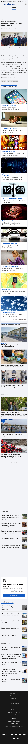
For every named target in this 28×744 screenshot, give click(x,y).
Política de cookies (14, 723)
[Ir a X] (8, 734)
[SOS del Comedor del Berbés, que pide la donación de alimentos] (14, 357)
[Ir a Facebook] (4, 734)
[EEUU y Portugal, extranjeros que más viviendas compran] (14, 334)
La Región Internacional (14, 712)
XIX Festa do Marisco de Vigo (10, 628)
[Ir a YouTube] (20, 734)
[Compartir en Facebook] (4, 52)
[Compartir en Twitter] (7, 52)
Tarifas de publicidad (14, 701)
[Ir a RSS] (18, 738)
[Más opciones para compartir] (10, 52)
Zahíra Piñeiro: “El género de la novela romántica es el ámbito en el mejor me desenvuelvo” (11, 656)
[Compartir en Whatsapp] (2, 52)
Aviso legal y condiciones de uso (14, 726)
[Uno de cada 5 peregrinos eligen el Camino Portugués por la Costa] (14, 377)
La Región (14, 709)
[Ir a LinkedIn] (16, 734)
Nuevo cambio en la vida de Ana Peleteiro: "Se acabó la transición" (11, 525)
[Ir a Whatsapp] (10, 738)
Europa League (13, 81)
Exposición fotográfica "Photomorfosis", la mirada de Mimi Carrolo (11, 607)
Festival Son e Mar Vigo (9, 635)
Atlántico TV (14, 698)
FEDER (14, 728)
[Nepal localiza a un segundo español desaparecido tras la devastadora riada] (14, 446)
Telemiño (14, 715)
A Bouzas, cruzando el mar (10, 538)
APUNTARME (14, 595)
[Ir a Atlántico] (9, 4)
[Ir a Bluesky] (24, 734)
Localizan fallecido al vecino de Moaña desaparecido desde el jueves (11, 517)
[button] (26, 4)
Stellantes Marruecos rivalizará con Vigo (15, 1)
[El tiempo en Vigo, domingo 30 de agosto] (14, 426)
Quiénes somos (14, 696)
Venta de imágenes (14, 703)
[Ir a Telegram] (14, 738)
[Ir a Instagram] (12, 734)
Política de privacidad (14, 721)
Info (14, 718)
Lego (3, 81)
